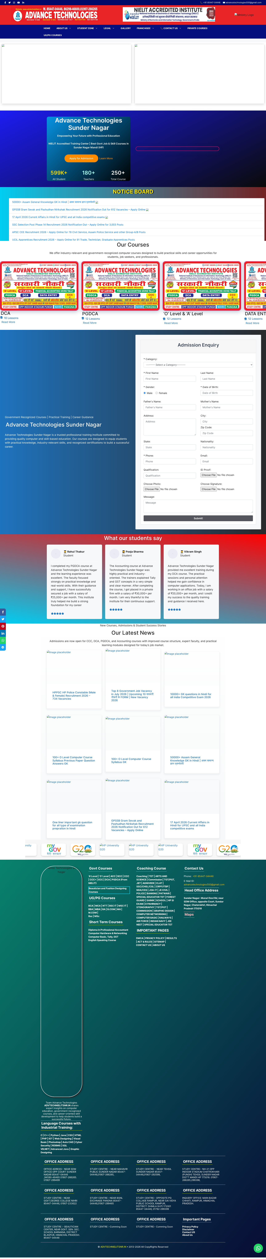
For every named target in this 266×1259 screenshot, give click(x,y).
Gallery (126, 28)
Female (163, 393)
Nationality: (207, 441)
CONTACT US (143, 945)
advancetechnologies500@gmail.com (204, 884)
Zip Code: (206, 427)
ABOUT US (159, 945)
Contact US (188, 1232)
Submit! (198, 518)
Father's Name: (152, 401)
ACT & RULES (144, 941)
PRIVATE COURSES (197, 28)
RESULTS (171, 938)
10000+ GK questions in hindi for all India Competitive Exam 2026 (190, 696)
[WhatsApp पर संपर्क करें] (258, 1248)
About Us (61, 28)
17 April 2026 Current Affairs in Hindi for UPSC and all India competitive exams (58, 217)
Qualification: (151, 469)
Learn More (106, 158)
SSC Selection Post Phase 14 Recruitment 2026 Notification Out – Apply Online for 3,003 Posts (67, 224)
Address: (149, 415)
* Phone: (148, 455)
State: (147, 441)
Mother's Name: (210, 401)
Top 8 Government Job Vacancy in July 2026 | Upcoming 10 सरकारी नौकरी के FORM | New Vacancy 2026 (132, 695)
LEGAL (107, 28)
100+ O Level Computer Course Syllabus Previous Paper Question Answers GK (73, 760)
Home (47, 28)
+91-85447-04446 (203, 876)
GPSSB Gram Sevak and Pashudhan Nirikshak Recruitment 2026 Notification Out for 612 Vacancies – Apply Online (78, 209)
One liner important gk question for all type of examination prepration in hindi (72, 825)
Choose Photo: (152, 483)
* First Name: (151, 372)
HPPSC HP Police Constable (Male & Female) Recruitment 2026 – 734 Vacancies (74, 695)
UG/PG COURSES (53, 35)
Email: (204, 455)
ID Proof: (206, 469)
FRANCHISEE (144, 28)
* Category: (150, 359)
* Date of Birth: (209, 387)
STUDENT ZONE (85, 28)
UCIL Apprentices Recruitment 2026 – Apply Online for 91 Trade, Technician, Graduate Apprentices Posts (73, 239)
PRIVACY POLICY (155, 938)
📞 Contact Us (169, 28)
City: (203, 415)
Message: (149, 496)
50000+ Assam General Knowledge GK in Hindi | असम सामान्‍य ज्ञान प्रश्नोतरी (53, 202)
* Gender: (149, 387)
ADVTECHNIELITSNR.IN (113, 1246)
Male (149, 393)
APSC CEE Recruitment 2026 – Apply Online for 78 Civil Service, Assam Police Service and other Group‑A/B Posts (78, 232)
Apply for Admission (81, 158)
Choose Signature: (211, 483)
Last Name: (207, 372)
